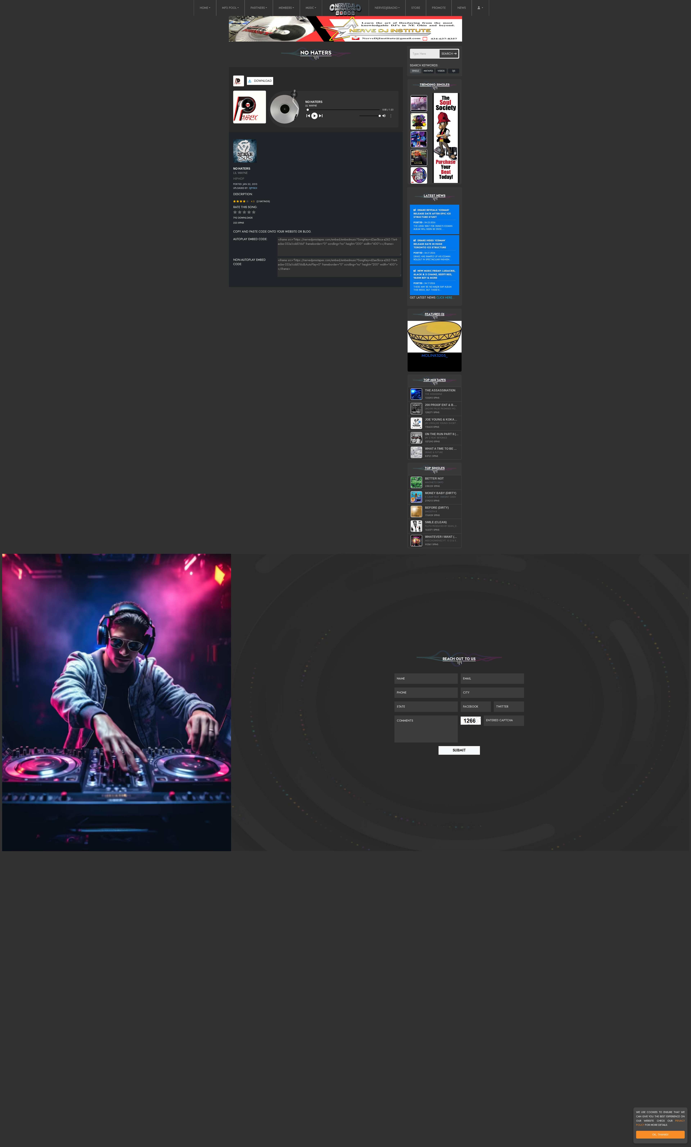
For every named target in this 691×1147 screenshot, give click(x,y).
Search (448, 54)
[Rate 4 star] (249, 212)
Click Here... (445, 298)
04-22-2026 (429, 222)
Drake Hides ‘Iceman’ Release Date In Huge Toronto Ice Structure (430, 244)
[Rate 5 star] (254, 212)
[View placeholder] (245, 150)
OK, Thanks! (660, 1135)
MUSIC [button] (310, 8)
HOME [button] (204, 8)
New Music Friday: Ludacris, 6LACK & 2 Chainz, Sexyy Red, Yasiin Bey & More (434, 274)
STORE (415, 8)
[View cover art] (239, 81)
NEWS (461, 8)
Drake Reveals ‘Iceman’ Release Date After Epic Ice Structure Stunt (432, 213)
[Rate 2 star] (239, 212)
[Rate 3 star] (244, 212)
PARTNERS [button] (257, 8)
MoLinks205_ (435, 355)
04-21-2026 (429, 253)
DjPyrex (253, 188)
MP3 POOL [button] (229, 8)
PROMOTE (439, 8)
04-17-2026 (429, 283)
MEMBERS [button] (285, 8)
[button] (480, 8)
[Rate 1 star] (235, 212)
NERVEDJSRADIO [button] (386, 8)
